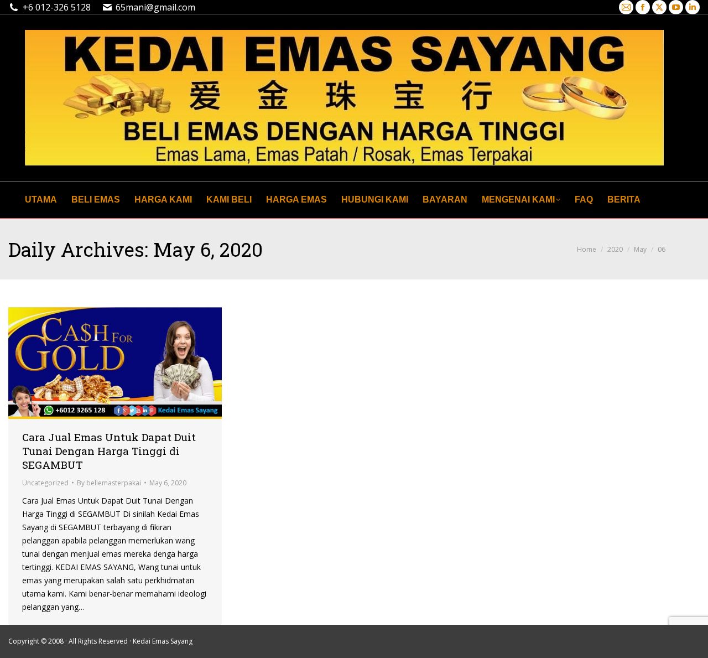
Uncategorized (45, 483)
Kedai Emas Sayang (162, 641)
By (109, 483)
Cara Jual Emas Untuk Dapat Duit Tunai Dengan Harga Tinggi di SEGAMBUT (109, 451)
